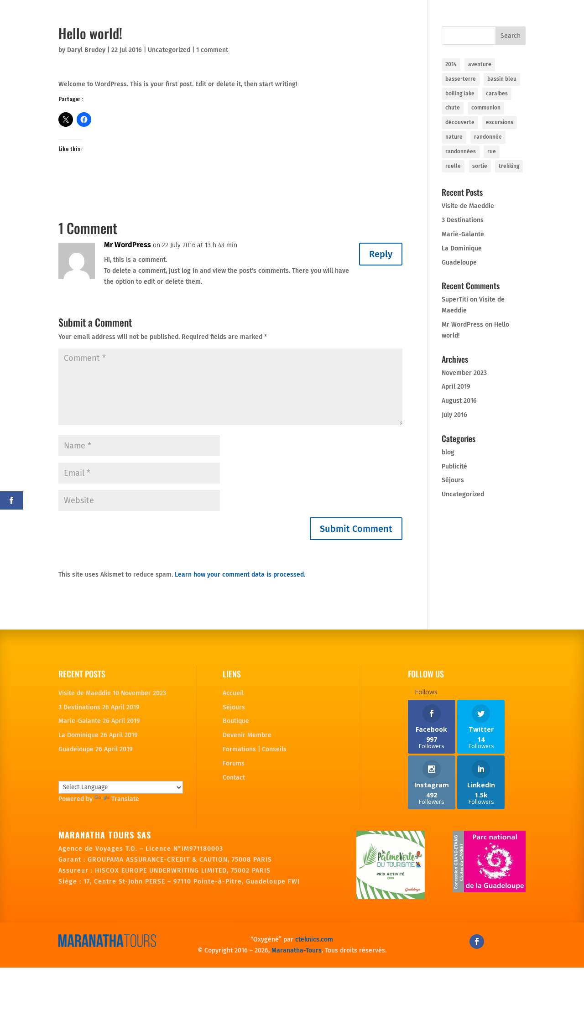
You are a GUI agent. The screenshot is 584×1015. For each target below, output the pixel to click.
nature (454, 137)
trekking (509, 166)
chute (452, 107)
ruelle (453, 166)
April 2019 (456, 386)
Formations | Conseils (255, 749)
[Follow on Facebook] (476, 941)
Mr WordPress (127, 244)
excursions (499, 122)
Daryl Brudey (86, 50)
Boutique (236, 721)
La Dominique (462, 248)
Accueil (233, 693)
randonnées (460, 151)
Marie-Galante (463, 234)
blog (448, 452)
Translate (125, 799)
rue (491, 151)
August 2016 (459, 401)
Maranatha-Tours (296, 950)
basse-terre (460, 79)
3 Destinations (463, 220)
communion (486, 107)
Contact (234, 777)
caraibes (497, 93)
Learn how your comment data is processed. (240, 574)
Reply (380, 254)
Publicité (454, 466)
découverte (459, 122)
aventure (479, 64)
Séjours (453, 480)
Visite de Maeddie (468, 206)
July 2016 (454, 415)
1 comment (212, 50)
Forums (234, 763)
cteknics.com (314, 939)
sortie (479, 166)
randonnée (488, 137)
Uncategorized (169, 50)
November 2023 (464, 373)
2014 (451, 64)
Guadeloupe (459, 262)
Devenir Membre (247, 735)
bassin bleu (501, 79)
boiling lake (459, 93)
